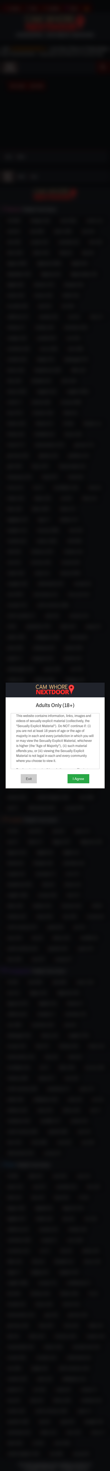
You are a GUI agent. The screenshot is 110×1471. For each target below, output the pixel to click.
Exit (29, 779)
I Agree (78, 779)
